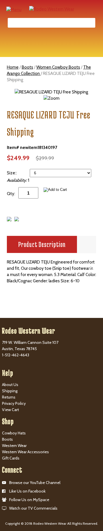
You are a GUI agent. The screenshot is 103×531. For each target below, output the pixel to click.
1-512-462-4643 (15, 355)
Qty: (11, 193)
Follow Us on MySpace (29, 499)
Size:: (12, 172)
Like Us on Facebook (27, 491)
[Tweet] (9, 219)
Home (13, 67)
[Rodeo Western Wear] (51, 8)
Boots (27, 67)
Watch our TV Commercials (33, 508)
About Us (10, 384)
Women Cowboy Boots (58, 67)
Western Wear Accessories (25, 451)
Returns (8, 397)
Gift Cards (10, 458)
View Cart (10, 409)
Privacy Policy (14, 403)
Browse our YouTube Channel (34, 482)
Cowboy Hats (14, 433)
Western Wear (14, 445)
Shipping (9, 390)
